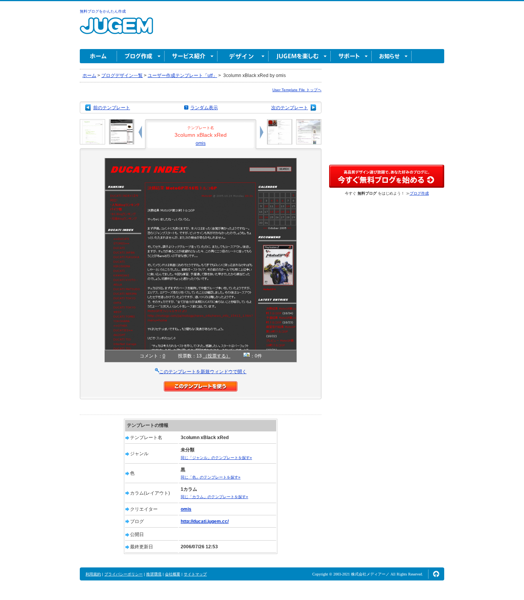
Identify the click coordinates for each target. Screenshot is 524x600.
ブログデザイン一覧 (122, 75)
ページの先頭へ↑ (436, 573)
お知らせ (392, 56)
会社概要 (172, 574)
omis (201, 143)
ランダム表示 (204, 107)
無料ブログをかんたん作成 (103, 11)
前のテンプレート (111, 107)
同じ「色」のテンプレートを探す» (211, 477)
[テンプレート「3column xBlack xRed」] (200, 161)
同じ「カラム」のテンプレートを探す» (214, 497)
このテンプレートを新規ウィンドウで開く (203, 371)
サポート (351, 56)
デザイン (243, 56)
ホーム (98, 56)
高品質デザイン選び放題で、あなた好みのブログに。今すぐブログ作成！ (386, 176)
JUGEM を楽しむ (300, 56)
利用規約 (93, 574)
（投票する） (217, 356)
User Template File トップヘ (296, 90)
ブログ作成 (141, 56)
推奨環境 (153, 574)
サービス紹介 (191, 56)
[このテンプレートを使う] (200, 384)
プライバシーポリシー (123, 574)
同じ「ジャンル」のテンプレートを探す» (216, 458)
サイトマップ (195, 574)
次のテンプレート (289, 107)
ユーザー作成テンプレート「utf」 (182, 75)
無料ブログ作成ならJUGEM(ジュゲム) (116, 30)
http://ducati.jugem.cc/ (205, 521)
